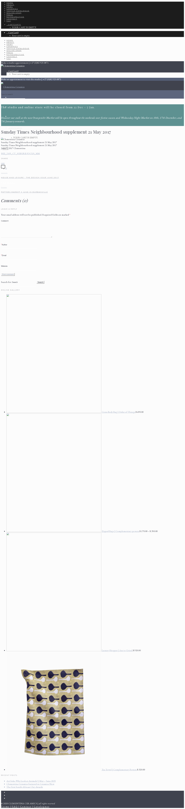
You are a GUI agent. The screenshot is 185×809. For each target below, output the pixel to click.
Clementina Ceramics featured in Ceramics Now (30, 783)
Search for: (6, 282)
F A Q (14, 806)
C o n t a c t (25, 806)
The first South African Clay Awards (25, 786)
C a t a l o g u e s (41, 806)
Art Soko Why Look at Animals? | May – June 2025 (31, 780)
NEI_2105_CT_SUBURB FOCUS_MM (20, 153)
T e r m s (5, 806)
